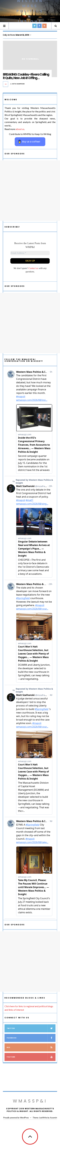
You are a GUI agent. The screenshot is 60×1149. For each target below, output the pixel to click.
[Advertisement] (30, 190)
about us (20, 129)
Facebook (11, 1038)
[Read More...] (5, 84)
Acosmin (53, 1117)
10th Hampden (18, 84)
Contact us (33, 268)
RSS (8, 1047)
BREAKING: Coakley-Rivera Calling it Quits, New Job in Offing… (26, 76)
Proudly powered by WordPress (16, 1117)
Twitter (11, 1028)
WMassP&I (30, 1101)
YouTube (11, 1057)
